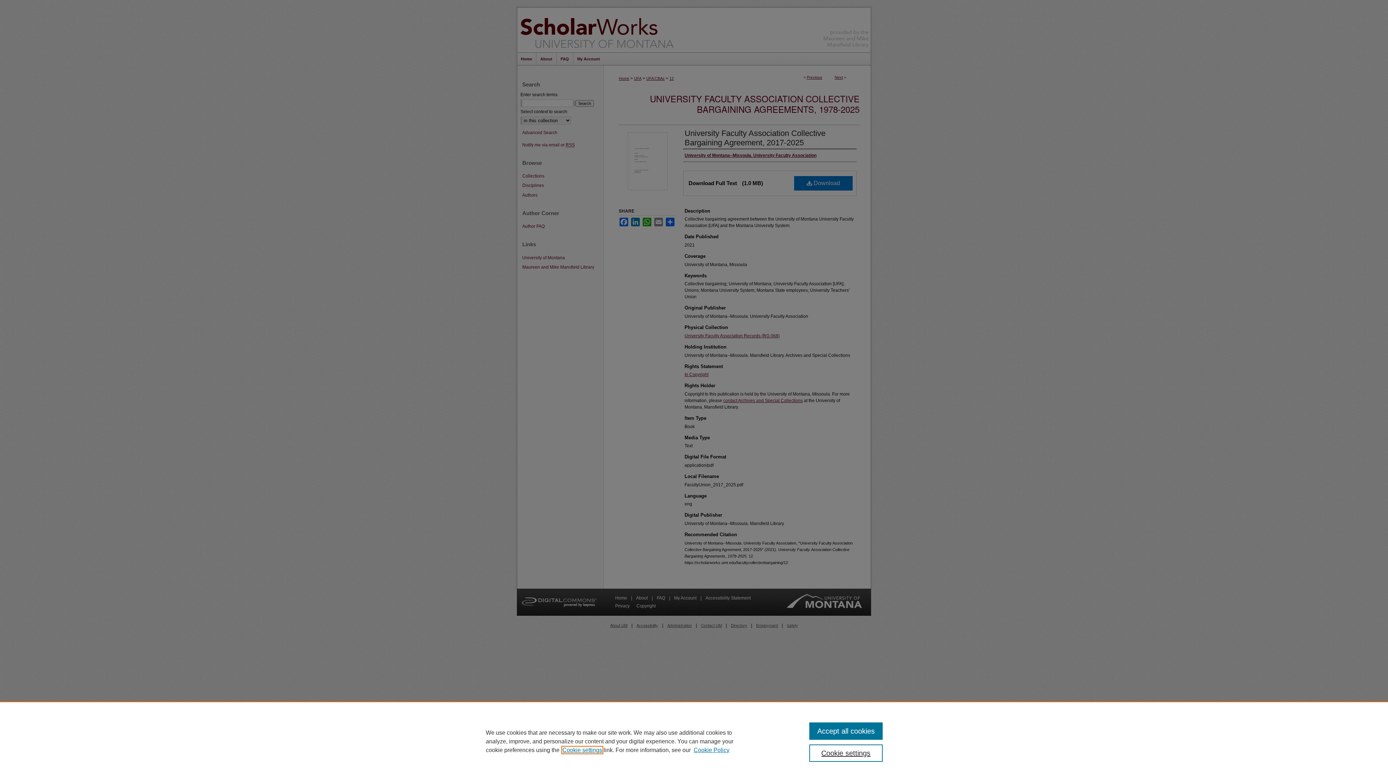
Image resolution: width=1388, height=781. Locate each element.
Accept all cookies (846, 731)
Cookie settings (582, 750)
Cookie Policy (711, 750)
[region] (694, 741)
